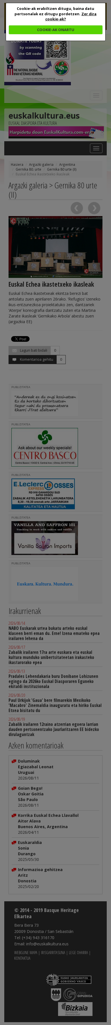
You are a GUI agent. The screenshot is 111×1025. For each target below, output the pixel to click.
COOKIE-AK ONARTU (55, 29)
